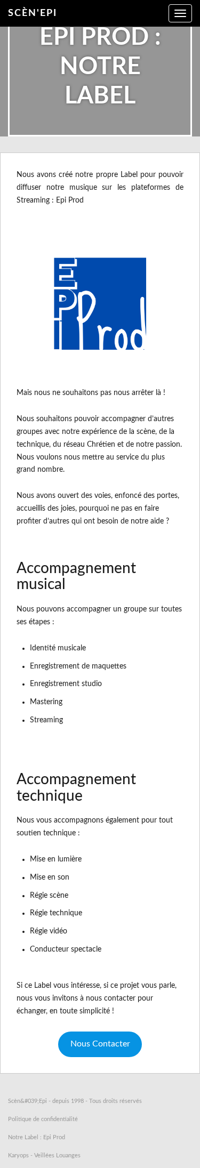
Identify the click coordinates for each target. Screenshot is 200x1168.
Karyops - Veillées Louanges (44, 1155)
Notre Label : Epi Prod (36, 1137)
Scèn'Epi (32, 13)
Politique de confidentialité (43, 1119)
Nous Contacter (100, 1044)
